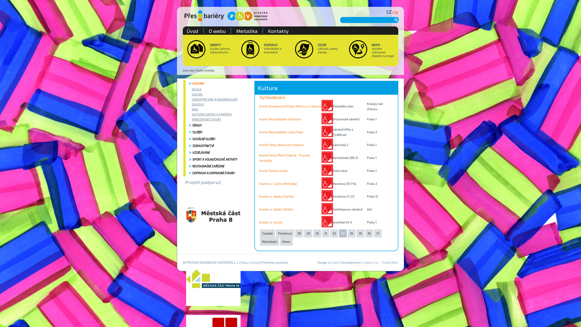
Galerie (197, 94)
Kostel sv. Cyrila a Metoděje (278, 184)
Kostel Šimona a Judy (273, 171)
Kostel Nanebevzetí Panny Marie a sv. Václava (290, 106)
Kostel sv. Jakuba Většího (276, 209)
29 (308, 233)
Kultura (198, 83)
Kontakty (278, 31)
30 (317, 233)
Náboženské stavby (206, 119)
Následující (269, 241)
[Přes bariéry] (204, 16)
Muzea (197, 89)
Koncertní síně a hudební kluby (215, 99)
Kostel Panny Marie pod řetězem (281, 145)
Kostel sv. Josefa (270, 222)
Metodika (247, 31)
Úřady (197, 125)
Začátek (267, 233)
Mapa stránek (250, 262)
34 (351, 233)
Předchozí (285, 233)
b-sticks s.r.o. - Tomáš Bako (379, 262)
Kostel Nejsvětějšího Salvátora (280, 119)
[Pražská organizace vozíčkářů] (247, 16)
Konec (286, 241)
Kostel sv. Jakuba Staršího (276, 196)
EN (396, 12)
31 (325, 233)
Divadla (198, 104)
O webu (217, 31)
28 (299, 233)
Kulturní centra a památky (212, 114)
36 (369, 233)
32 (334, 233)
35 (360, 233)
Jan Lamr (333, 262)
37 (377, 233)
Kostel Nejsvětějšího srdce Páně (281, 132)
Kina (195, 109)
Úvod (192, 31)
